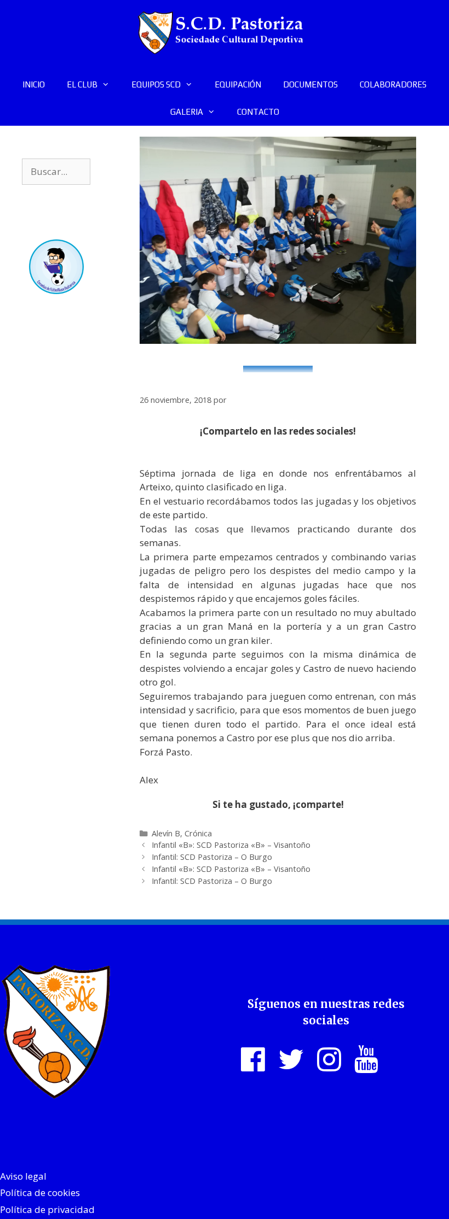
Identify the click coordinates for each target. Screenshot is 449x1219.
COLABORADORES (393, 84)
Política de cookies (40, 1192)
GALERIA (186, 111)
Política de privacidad (47, 1209)
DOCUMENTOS (310, 84)
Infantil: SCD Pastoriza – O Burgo (212, 857)
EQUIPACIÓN (238, 84)
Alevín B (166, 833)
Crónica (198, 833)
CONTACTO (258, 111)
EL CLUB (82, 84)
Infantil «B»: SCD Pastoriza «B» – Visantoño (231, 845)
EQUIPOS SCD (156, 84)
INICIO (33, 84)
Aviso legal (23, 1176)
